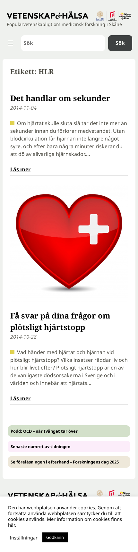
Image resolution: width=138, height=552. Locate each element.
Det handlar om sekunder (60, 98)
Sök (120, 43)
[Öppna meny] (10, 43)
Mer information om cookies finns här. (65, 522)
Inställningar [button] (24, 537)
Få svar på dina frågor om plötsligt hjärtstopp (60, 321)
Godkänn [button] (55, 537)
